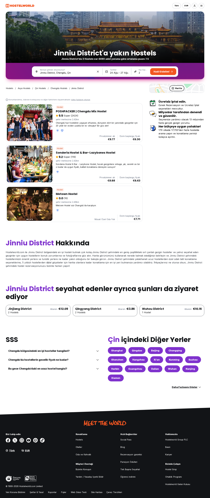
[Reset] (97, 71)
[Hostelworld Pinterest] (35, 440)
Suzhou (193, 359)
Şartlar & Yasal (37, 492)
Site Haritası (96, 492)
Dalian (155, 368)
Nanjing (190, 368)
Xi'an (157, 359)
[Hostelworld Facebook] (8, 440)
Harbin (115, 368)
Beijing (155, 350)
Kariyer (168, 454)
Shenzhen (117, 359)
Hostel (60, 107)
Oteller (79, 447)
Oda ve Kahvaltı (83, 454)
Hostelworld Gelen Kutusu (177, 484)
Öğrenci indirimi (127, 477)
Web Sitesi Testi (79, 492)
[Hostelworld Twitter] (15, 440)
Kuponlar (52, 492)
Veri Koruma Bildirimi (15, 492)
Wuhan (172, 368)
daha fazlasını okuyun (80, 100)
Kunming (174, 359)
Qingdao (137, 350)
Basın (167, 447)
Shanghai (117, 350)
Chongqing (175, 350)
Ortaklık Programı (173, 477)
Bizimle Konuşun (83, 469)
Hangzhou (138, 359)
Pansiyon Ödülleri (128, 462)
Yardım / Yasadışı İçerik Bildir (89, 477)
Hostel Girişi (171, 469)
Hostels (79, 439)
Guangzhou (135, 368)
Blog (122, 447)
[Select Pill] (194, 6)
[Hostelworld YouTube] (28, 440)
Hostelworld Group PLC (176, 439)
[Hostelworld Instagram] (21, 440)
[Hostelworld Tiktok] (42, 440)
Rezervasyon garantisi (131, 454)
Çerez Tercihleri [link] (114, 492)
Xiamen (115, 378)
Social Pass (125, 439)
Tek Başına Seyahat (130, 469)
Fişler (63, 492)
